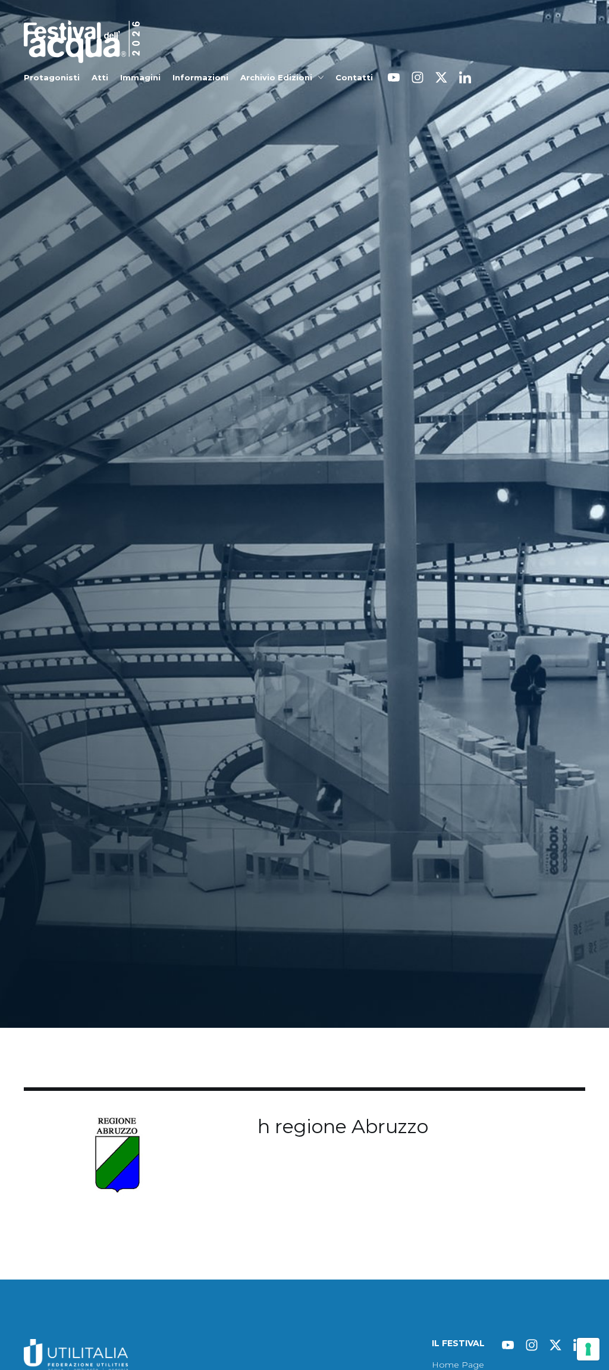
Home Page (458, 1364)
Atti (100, 77)
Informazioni (200, 77)
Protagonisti (52, 77)
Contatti (354, 77)
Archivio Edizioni (276, 77)
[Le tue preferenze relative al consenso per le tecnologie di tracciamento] (588, 1349)
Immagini (140, 77)
